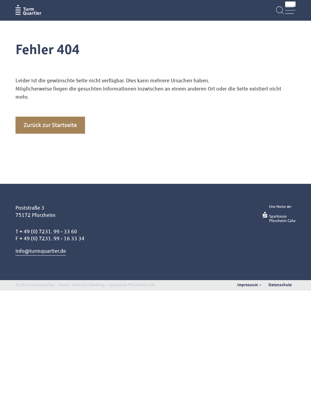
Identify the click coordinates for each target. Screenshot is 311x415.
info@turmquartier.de (40, 251)
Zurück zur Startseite (50, 125)
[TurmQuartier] (28, 10)
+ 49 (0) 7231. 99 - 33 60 (48, 232)
